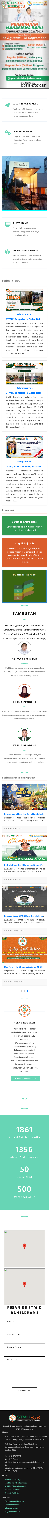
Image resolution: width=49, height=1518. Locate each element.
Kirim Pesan (24, 1390)
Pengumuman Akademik (14, 1501)
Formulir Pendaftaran (25, 1078)
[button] (3, 44)
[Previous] (5, 888)
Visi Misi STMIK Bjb (13, 1479)
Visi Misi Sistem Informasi (15, 1486)
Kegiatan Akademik (12, 1505)
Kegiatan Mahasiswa (13, 1511)
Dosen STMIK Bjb (12, 1493)
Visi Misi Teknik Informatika (16, 1483)
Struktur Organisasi (12, 1490)
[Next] (43, 888)
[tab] (21, 991)
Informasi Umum (11, 1508)
